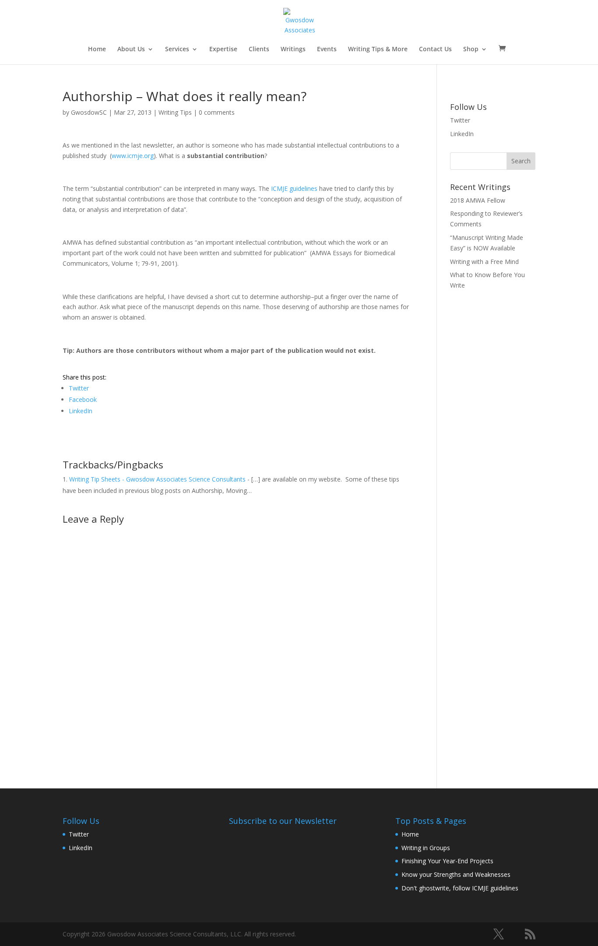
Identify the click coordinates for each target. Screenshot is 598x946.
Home (97, 49)
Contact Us (435, 49)
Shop (470, 49)
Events (327, 49)
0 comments (217, 112)
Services (177, 49)
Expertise (223, 49)
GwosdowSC (89, 112)
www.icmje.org (133, 155)
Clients (259, 49)
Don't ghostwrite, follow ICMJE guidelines (459, 888)
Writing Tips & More (378, 49)
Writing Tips (175, 112)
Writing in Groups (425, 848)
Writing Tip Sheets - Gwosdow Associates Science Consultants (157, 479)
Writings (293, 49)
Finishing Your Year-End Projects (447, 861)
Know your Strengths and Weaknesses (455, 874)
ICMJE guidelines (294, 188)
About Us (131, 49)
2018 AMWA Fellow (477, 200)
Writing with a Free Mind (484, 261)
